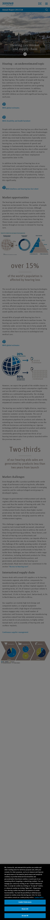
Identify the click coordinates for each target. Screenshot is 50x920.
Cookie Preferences (25, 902)
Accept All (25, 916)
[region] (25, 892)
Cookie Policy (39, 897)
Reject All (25, 909)
